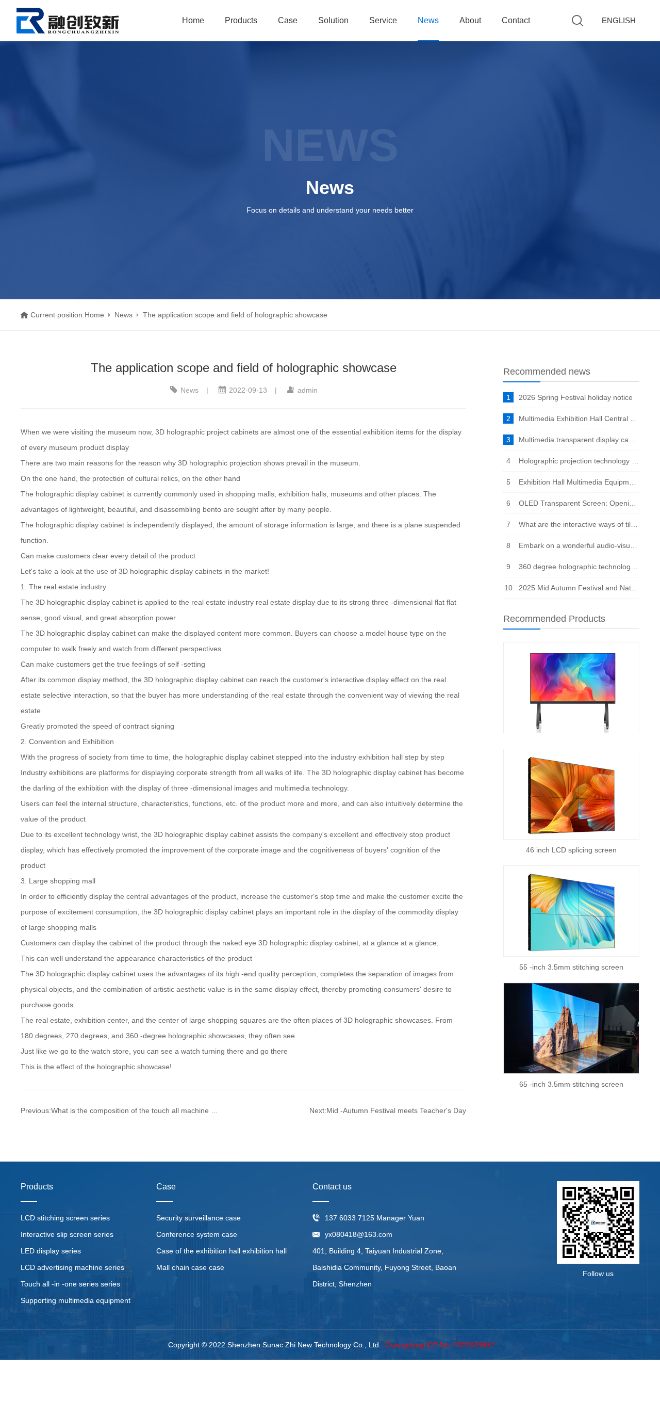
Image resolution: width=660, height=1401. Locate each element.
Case (288, 20)
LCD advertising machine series (72, 1267)
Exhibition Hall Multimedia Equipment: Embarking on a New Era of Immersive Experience (579, 482)
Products (241, 20)
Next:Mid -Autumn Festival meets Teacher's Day (387, 1110)
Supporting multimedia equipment (75, 1300)
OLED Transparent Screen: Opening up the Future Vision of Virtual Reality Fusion (579, 503)
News (428, 20)
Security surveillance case (198, 1218)
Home (193, 20)
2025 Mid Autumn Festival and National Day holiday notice (579, 588)
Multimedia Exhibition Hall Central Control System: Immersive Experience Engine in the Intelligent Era (579, 418)
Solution (333, 20)
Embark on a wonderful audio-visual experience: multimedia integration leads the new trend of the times (579, 545)
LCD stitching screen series (65, 1218)
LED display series (51, 1251)
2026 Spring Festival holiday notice (576, 397)
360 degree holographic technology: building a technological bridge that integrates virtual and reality (579, 566)
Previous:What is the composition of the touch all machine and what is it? (121, 1110)
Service (383, 20)
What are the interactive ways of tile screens (579, 524)
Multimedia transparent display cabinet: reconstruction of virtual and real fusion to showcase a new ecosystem (579, 440)
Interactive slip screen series (67, 1234)
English (619, 20)
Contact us (332, 1186)
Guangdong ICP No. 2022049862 (439, 1345)
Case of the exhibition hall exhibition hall (221, 1251)
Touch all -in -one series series (70, 1284)
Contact (516, 20)
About (470, 20)
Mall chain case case (190, 1267)
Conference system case (196, 1234)
